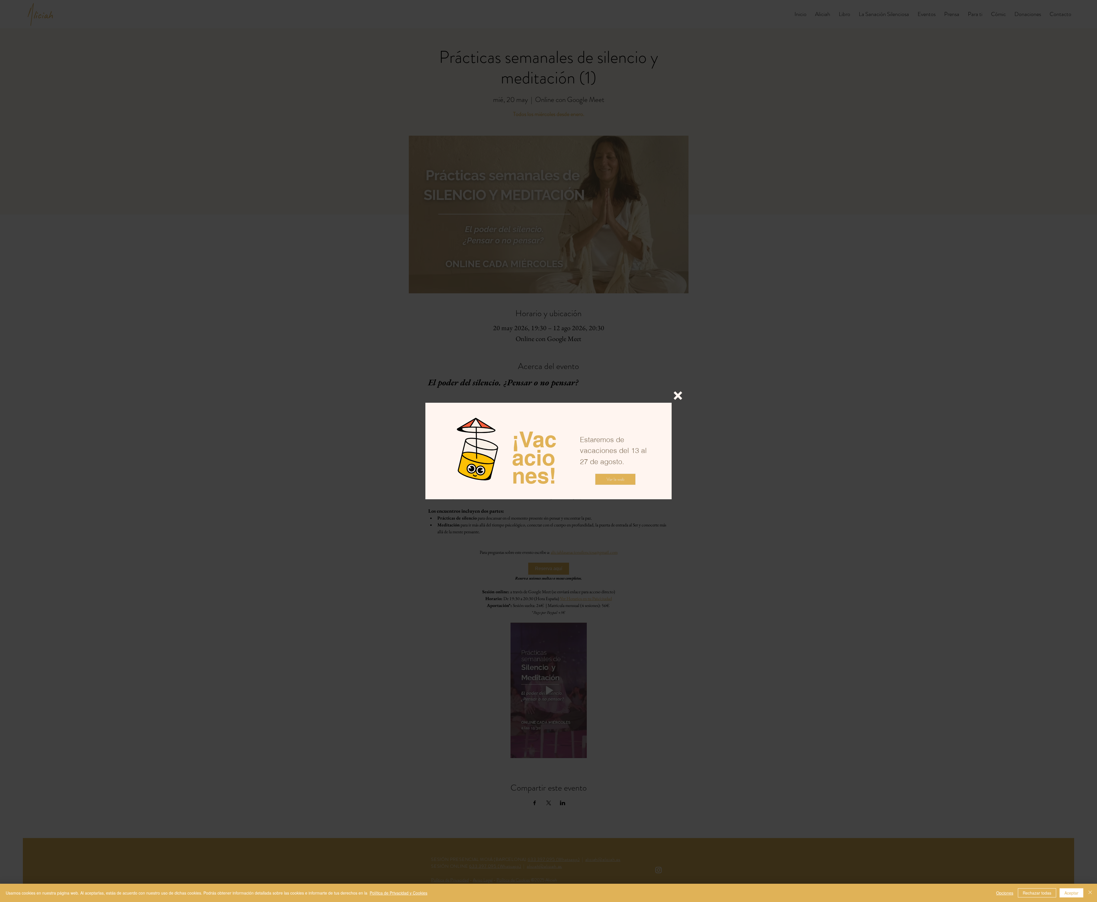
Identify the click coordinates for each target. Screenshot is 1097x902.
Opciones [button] (1004, 893)
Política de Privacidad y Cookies (398, 893)
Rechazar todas (1037, 893)
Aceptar (1071, 893)
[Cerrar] (1090, 892)
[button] (678, 395)
